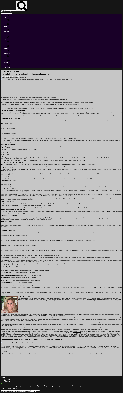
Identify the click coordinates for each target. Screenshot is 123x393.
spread (72, 336)
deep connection (8, 334)
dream (28, 334)
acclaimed (11, 333)
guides (79, 334)
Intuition (117, 334)
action (14, 333)
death (117, 333)
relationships (7, 336)
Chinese (77, 333)
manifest (112, 353)
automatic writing (42, 333)
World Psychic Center (18, 76)
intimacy (108, 334)
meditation (37, 335)
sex (46, 336)
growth (72, 334)
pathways (76, 335)
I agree (33, 391)
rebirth (119, 335)
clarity (91, 333)
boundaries (66, 333)
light (17, 335)
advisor (8, 353)
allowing (21, 333)
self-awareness (26, 336)
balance (57, 333)
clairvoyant (87, 333)
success (79, 336)
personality (94, 335)
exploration (60, 334)
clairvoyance (82, 333)
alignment (18, 333)
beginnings (61, 333)
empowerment (51, 334)
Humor (90, 334)
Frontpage (65, 353)
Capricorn (27, 353)
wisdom (16, 337)
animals (28, 333)
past (73, 335)
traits (100, 336)
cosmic (55, 353)
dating (114, 333)
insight (105, 334)
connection (100, 333)
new (49, 335)
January (5, 335)
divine (20, 334)
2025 (7, 333)
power (98, 335)
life (15, 335)
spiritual (62, 336)
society (54, 336)
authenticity (36, 333)
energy (56, 334)
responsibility (20, 336)
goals (69, 334)
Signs (48, 336)
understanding (3, 337)
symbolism (91, 336)
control (103, 333)
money (44, 335)
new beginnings (54, 335)
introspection (113, 334)
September (42, 336)
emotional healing (37, 334)
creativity (107, 333)
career (70, 333)
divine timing (24, 334)
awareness (53, 333)
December (3, 334)
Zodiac (22, 337)
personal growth (89, 335)
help (88, 334)
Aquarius (15, 353)
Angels (25, 333)
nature (47, 335)
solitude (57, 336)
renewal (11, 336)
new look (59, 335)
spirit (60, 336)
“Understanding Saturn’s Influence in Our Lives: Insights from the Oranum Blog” (33, 339)
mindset (40, 335)
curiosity (110, 333)
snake (51, 336)
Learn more (29, 391)
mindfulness (117, 353)
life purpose (106, 353)
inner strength (101, 334)
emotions (43, 334)
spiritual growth (68, 336)
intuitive (2, 335)
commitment (94, 333)
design (13, 334)
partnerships (69, 335)
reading (115, 335)
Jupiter (96, 353)
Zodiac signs (26, 337)
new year (63, 335)
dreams (31, 334)
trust (108, 336)
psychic (108, 335)
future (66, 334)
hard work (85, 353)
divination (17, 334)
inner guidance (95, 334)
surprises (86, 336)
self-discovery (31, 336)
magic (33, 335)
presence (101, 335)
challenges (74, 333)
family (64, 334)
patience (80, 335)
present (105, 335)
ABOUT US (6, 380)
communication (45, 353)
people (84, 335)
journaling (9, 335)
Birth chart (23, 353)
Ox (66, 335)
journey (13, 335)
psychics (112, 335)
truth (116, 336)
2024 (5, 333)
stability (75, 336)
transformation (104, 336)
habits (82, 334)
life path (101, 353)
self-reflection (37, 336)
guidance (75, 334)
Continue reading (77, 332)
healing (85, 334)
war (7, 337)
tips (93, 336)
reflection (2, 336)
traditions (96, 336)
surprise (82, 336)
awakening (48, 333)
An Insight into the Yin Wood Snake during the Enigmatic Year (25, 74)
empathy (46, 334)
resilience (15, 336)
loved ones (23, 335)
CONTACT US (7, 381)
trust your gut (112, 336)
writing (19, 337)
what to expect (11, 337)
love (19, 335)
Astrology (32, 333)
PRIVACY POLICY (8, 379)
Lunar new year (29, 335)
